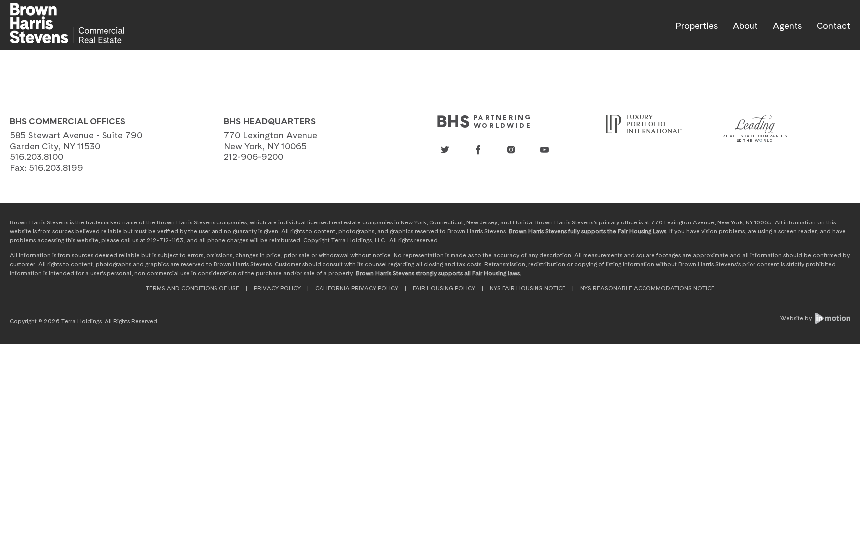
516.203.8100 (36, 156)
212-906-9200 (253, 156)
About (745, 25)
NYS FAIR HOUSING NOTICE (528, 288)
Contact (833, 25)
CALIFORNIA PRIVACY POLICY (356, 288)
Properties (696, 25)
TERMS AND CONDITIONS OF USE (192, 288)
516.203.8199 (56, 167)
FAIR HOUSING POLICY (444, 288)
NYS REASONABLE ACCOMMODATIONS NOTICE (647, 288)
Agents (787, 25)
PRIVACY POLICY (277, 288)
